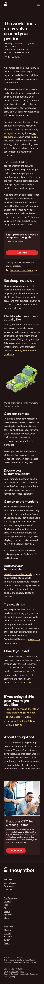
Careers (7, 902)
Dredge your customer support (17, 472)
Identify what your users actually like (21, 317)
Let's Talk (8, 890)
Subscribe (22, 253)
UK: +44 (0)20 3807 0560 (14, 971)
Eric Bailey (8, 44)
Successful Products (16, 50)
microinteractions (19, 533)
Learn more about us (29, 769)
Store (6, 918)
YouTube (8, 937)
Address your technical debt (14, 567)
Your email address (16, 241)
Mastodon (8, 927)
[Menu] (38, 4)
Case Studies (10, 883)
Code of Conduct (11, 974)
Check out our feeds (21, 270)
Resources (9, 886)
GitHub (7, 933)
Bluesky (7, 930)
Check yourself (16, 651)
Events (7, 911)
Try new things (14, 604)
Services (8, 880)
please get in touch (22, 683)
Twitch (7, 940)
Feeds (7, 943)
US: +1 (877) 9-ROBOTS (13, 969)
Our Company (10, 898)
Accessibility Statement (29, 974)
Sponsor (8, 915)
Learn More (16, 850)
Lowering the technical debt (18, 574)
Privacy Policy (9, 977)
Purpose (8, 905)
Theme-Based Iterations (18, 717)
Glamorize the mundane (21, 501)
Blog (6, 908)
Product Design (12, 52)
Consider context (16, 413)
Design (26, 52)
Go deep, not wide (19, 280)
